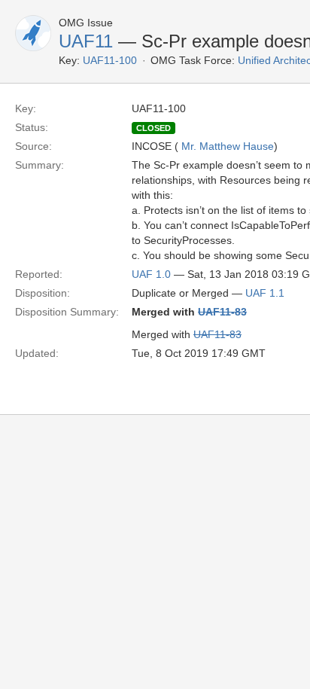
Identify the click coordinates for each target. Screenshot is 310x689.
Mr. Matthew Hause (227, 146)
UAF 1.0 (151, 274)
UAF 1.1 (264, 293)
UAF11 (86, 41)
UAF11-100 (110, 60)
